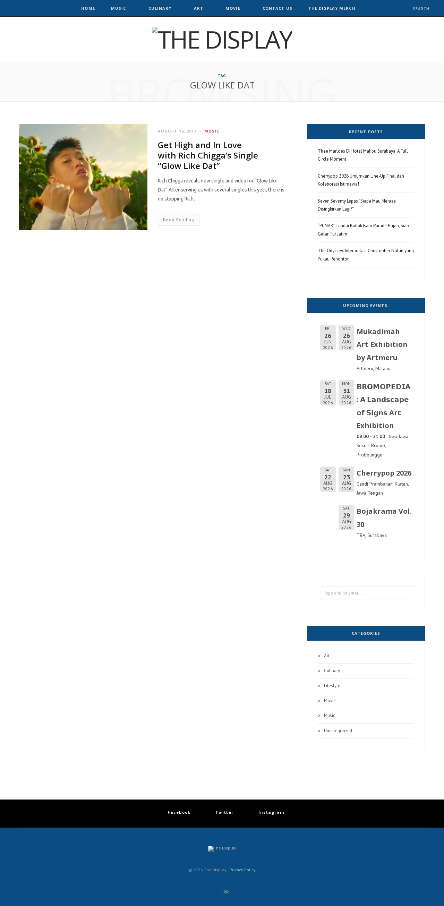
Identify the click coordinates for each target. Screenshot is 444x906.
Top (224, 891)
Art (198, 8)
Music (118, 8)
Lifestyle (332, 686)
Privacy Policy (243, 869)
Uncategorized (338, 731)
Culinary (160, 8)
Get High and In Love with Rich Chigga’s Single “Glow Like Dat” (208, 155)
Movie (232, 8)
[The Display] (222, 39)
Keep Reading (178, 219)
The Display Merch (332, 8)
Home (88, 8)
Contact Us (277, 8)
